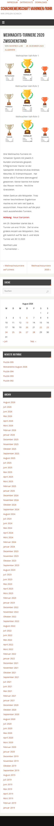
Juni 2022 (7, 635)
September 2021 (11, 677)
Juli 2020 (7, 723)
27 (27, 332)
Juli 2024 (7, 518)
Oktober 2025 (9, 448)
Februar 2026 (9, 430)
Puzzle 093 (8, 376)
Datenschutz (26, 2)
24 (6, 332)
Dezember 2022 (10, 607)
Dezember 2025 (10, 439)
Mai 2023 (7, 584)
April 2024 (8, 532)
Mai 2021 (7, 691)
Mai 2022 (7, 639)
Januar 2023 (9, 602)
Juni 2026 (7, 411)
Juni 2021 (7, 686)
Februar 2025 (9, 486)
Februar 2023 (9, 597)
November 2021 (11, 667)
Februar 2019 (9, 803)
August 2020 (9, 719)
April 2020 (8, 737)
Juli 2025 (7, 462)
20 (27, 327)
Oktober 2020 (9, 709)
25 (13, 332)
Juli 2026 (7, 406)
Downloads (41, 2)
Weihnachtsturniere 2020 (41, 267)
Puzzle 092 (8, 380)
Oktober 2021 (9, 672)
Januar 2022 (9, 658)
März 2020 (8, 742)
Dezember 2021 (10, 663)
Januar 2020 (9, 751)
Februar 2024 (9, 542)
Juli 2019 (7, 779)
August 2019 (9, 775)
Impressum (12, 2)
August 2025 (9, 458)
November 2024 (11, 500)
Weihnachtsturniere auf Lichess (13, 267)
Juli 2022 (7, 630)
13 (27, 322)
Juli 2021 (7, 681)
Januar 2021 (9, 700)
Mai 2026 (7, 416)
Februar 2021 (9, 695)
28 (34, 332)
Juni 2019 (7, 784)
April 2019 (8, 793)
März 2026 (8, 425)
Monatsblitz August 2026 (15, 366)
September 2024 (11, 509)
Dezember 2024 (10, 495)
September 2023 (11, 565)
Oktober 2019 (9, 765)
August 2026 (9, 402)
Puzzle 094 (8, 371)
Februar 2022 (9, 653)
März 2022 (8, 649)
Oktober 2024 (9, 504)
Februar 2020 (9, 747)
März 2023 (8, 593)
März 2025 (8, 481)
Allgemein (10, 50)
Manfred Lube (16, 46)
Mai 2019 (7, 789)
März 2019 (8, 798)
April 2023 (8, 588)
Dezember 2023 (10, 551)
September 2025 (11, 453)
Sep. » (33, 341)
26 (20, 332)
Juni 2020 (7, 728)
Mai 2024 (7, 528)
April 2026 (8, 421)
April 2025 (8, 476)
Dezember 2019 (10, 756)
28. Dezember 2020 (35, 46)
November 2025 (11, 444)
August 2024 (9, 514)
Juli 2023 (7, 574)
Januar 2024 (9, 546)
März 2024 (8, 537)
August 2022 (9, 626)
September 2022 (11, 621)
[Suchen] (47, 291)
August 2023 (9, 570)
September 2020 (11, 714)
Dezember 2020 (10, 705)
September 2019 (11, 770)
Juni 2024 (7, 523)
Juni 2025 (7, 467)
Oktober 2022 (9, 616)
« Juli (5, 341)
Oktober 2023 (9, 560)
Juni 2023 (7, 579)
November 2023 (11, 556)
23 (48, 327)
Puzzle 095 (8, 362)
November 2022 (11, 612)
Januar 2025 (9, 490)
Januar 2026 (9, 434)
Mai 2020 (7, 733)
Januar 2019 (9, 807)
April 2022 (8, 644)
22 (41, 327)
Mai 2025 (7, 472)
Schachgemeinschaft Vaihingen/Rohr (26, 8)
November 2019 (11, 761)
